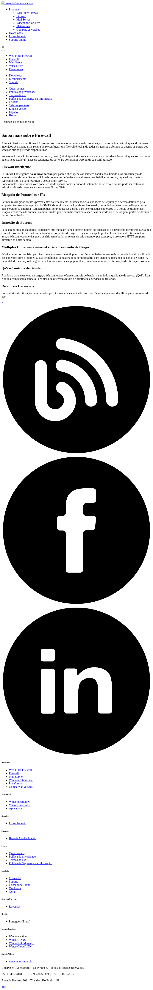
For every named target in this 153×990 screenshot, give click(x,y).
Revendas (15, 906)
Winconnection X (19, 801)
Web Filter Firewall (27, 12)
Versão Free (16, 65)
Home (12, 115)
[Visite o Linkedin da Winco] (76, 755)
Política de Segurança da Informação (30, 98)
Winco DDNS (17, 939)
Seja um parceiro (19, 105)
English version (18, 108)
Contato (13, 102)
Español (13, 112)
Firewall (21, 16)
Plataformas (23, 26)
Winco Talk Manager (21, 943)
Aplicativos (15, 808)
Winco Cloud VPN (20, 946)
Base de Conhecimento (22, 838)
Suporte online (17, 39)
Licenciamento (17, 36)
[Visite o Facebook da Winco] (76, 604)
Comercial (15, 878)
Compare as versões (28, 29)
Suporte (13, 82)
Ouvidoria (15, 888)
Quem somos (16, 88)
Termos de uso (17, 95)
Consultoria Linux (19, 884)
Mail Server (23, 19)
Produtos (14, 9)
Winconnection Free (28, 22)
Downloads (16, 33)
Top (3, 986)
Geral (12, 891)
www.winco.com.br (20, 961)
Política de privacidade (22, 91)
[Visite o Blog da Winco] (76, 453)
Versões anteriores (19, 805)
